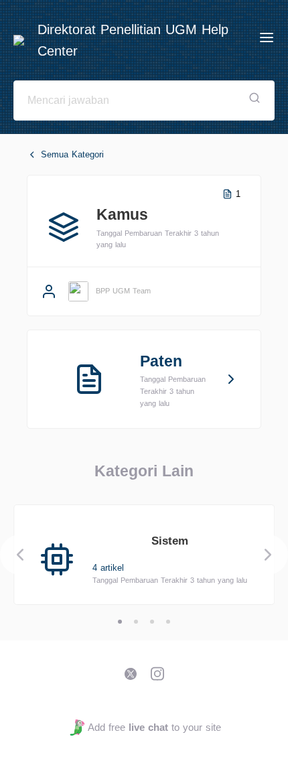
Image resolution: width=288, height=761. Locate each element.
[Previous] (20, 555)
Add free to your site (154, 727)
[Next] (268, 555)
